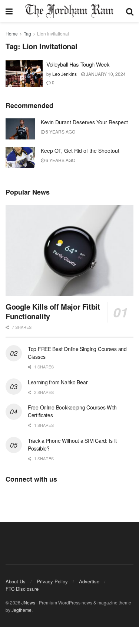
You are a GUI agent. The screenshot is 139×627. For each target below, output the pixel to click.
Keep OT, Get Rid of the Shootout (80, 150)
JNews (28, 602)
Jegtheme (21, 610)
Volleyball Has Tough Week (78, 64)
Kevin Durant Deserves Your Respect (84, 122)
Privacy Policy (52, 581)
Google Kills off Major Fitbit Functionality (53, 311)
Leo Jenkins (64, 74)
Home (12, 33)
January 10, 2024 (105, 74)
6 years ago (59, 131)
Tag (27, 33)
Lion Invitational (53, 33)
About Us (16, 581)
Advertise (89, 581)
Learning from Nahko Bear (57, 382)
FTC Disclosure (22, 588)
